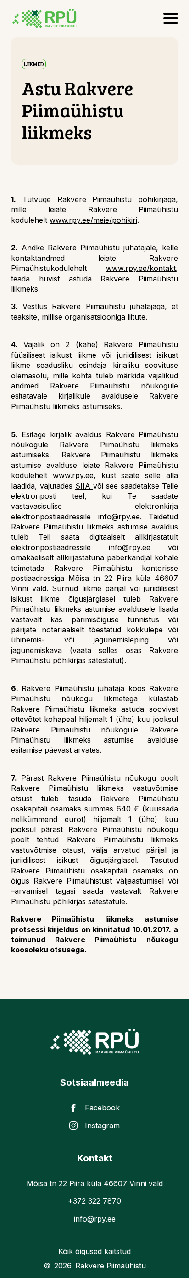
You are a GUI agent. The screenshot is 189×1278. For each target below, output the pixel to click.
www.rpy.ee (73, 475)
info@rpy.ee (119, 516)
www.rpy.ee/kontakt (141, 268)
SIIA (84, 485)
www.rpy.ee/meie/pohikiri (93, 220)
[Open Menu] (170, 18)
